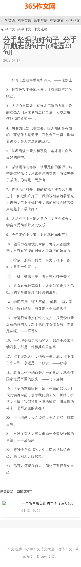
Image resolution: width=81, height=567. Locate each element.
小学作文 (73, 20)
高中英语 (40, 20)
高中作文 (24, 29)
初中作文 (8, 29)
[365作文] (40, 11)
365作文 (8, 549)
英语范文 (57, 20)
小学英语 (8, 20)
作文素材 (40, 29)
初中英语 (24, 20)
